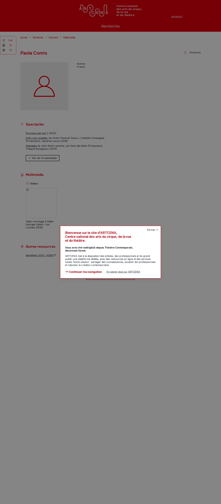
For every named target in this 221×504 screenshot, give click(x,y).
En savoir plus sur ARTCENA (123, 271)
